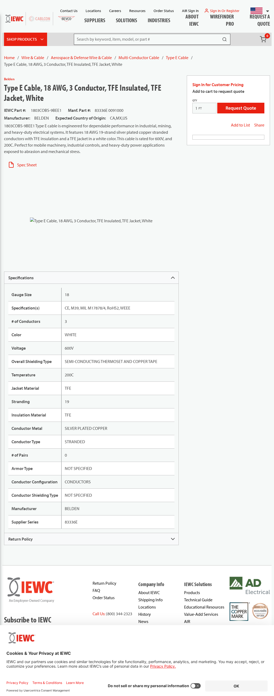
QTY (194, 100)
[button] (257, 10)
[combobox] (257, 10)
